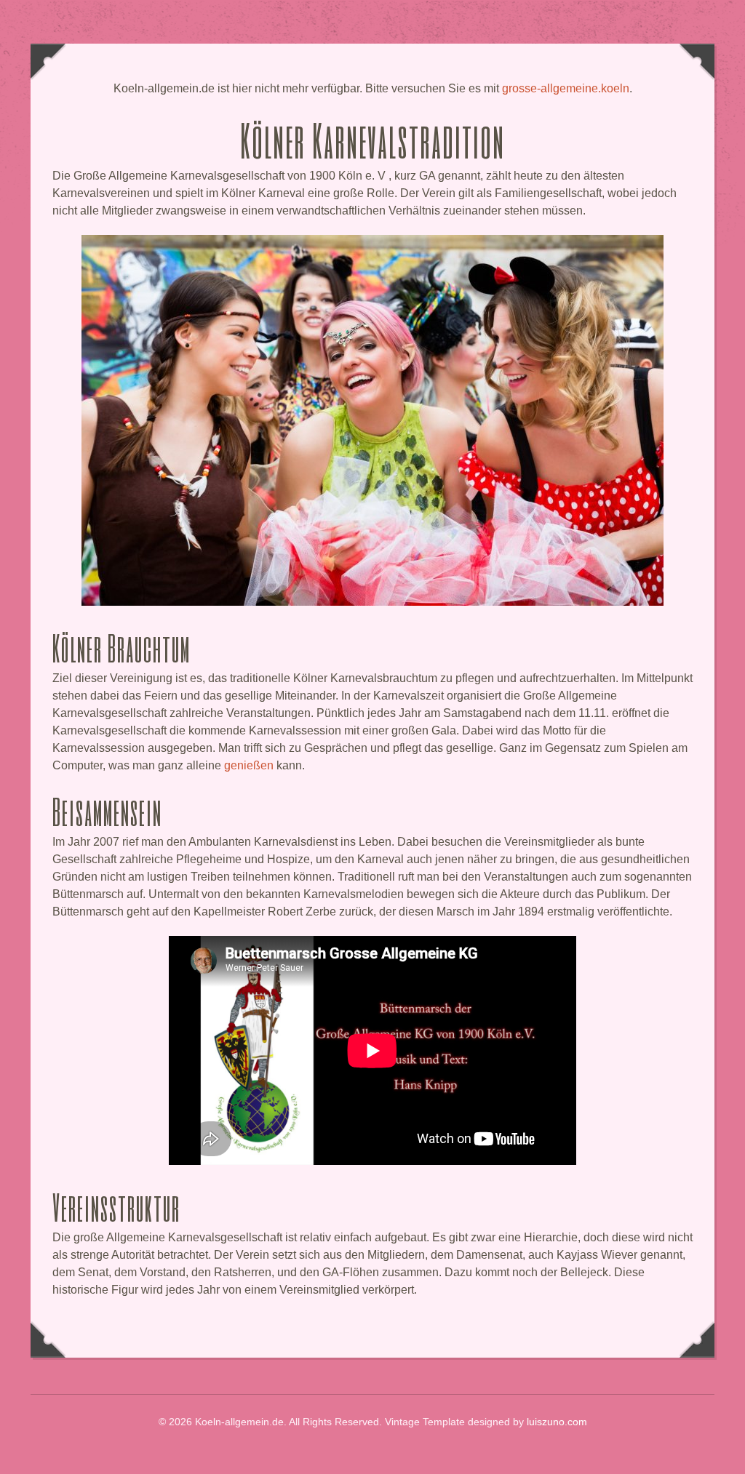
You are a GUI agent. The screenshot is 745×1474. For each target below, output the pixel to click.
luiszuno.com (557, 1421)
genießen (249, 765)
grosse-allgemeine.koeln (565, 88)
